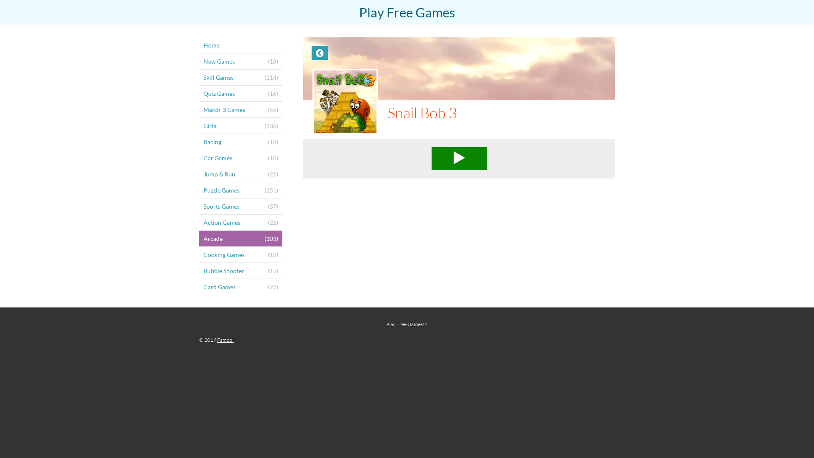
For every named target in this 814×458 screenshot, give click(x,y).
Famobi (225, 340)
